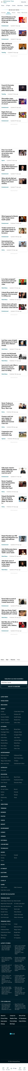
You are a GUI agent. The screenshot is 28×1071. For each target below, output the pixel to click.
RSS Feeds (12, 1017)
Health (2, 788)
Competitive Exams (5, 773)
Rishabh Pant (17, 713)
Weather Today (13, 1012)
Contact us (12, 1009)
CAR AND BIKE (4, 838)
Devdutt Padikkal (5, 710)
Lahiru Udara (17, 716)
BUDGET (3, 818)
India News (20, 5)
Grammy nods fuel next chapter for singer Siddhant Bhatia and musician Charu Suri (8, 420)
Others (2, 854)
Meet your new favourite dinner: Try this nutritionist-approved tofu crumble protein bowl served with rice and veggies (20, 985)
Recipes (16, 788)
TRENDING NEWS (5, 892)
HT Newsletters (22, 1012)
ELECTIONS (4, 866)
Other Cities (17, 742)
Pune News (16, 739)
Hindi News (17, 929)
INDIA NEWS (4, 698)
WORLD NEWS (4, 694)
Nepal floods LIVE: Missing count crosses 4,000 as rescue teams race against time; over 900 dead (20, 1000)
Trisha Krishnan (17, 905)
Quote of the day (18, 900)
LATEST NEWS (4, 690)
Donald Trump (4, 905)
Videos (18, 12)
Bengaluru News (5, 723)
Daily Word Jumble (5, 884)
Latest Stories (5, 937)
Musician (13, 659)
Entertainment (5, 25)
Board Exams (17, 770)
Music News (4, 751)
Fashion (2, 785)
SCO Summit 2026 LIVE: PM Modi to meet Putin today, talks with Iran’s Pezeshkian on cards (6, 1000)
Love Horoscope (5, 911)
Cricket (13, 5)
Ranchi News (4, 742)
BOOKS (3, 858)
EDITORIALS (4, 834)
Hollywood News (18, 749)
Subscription (4, 1015)
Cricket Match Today (19, 705)
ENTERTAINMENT (5, 746)
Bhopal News (17, 723)
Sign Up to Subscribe (14, 680)
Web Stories (24, 12)
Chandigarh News (5, 725)
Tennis (15, 851)
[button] (2, 2)
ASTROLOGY (4, 761)
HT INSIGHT (4, 862)
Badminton (3, 849)
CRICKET (3, 702)
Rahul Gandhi (17, 894)
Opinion (4, 438)
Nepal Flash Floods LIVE (6, 897)
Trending (4, 52)
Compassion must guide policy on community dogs (7, 433)
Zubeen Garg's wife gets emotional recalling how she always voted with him (10, 305)
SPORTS (3, 846)
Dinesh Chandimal (5, 716)
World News (4, 288)
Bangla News (17, 926)
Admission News (5, 770)
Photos (13, 12)
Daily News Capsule (6, 676)
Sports (3, 160)
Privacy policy (4, 1012)
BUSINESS (3, 806)
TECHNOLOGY (4, 842)
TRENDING (3, 802)
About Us (3, 1009)
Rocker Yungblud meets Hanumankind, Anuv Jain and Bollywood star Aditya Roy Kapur (8, 485)
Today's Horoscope (18, 911)
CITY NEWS (4, 720)
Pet (1, 794)
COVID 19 (3, 874)
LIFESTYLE (3, 780)
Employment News (18, 773)
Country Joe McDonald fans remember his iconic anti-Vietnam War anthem (10, 355)
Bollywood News (5, 749)
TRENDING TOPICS (5, 915)
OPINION (3, 830)
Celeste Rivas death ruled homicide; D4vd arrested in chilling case (10, 294)
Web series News (5, 757)
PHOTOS (3, 810)
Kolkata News (4, 734)
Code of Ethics (22, 1015)
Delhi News (3, 728)
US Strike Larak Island (19, 897)
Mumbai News (4, 736)
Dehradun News (18, 725)
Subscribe (23, 2)
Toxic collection (4, 908)
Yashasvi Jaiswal (4, 713)
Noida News (17, 736)
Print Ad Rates (13, 1015)
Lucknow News (17, 734)
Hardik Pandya (17, 710)
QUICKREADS (4, 870)
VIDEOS (3, 814)
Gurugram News (18, 728)
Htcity (3, 250)
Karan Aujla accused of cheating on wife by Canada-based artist (9, 600)
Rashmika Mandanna (6, 900)
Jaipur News (17, 731)
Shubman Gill (17, 708)
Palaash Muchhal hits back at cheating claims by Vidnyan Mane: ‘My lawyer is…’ (8, 500)
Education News (18, 776)
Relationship (4, 791)
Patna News (4, 739)
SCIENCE (3, 826)
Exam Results (4, 776)
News (8, 12)
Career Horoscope (18, 908)
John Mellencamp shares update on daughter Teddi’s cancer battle (9, 551)
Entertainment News (6, 926)
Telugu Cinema (17, 923)
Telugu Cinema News (6, 754)
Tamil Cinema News (18, 751)
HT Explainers (17, 931)
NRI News (3, 931)
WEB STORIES (4, 798)
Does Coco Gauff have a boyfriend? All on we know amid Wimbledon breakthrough (8, 153)
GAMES (3, 878)
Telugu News (4, 929)
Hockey (2, 851)
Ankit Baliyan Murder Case (7, 894)
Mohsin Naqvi (4, 903)
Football (16, 849)
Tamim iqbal (17, 903)
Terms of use (22, 1009)
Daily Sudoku (4, 881)
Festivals (16, 785)
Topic (7, 659)
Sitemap (3, 1017)
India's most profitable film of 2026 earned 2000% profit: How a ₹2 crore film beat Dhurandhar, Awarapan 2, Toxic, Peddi (20, 943)
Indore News (4, 731)
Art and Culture (4, 783)
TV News (16, 754)
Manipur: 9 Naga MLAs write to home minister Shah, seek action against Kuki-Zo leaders (20, 961)
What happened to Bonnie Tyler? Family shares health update (10, 218)
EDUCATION (4, 768)
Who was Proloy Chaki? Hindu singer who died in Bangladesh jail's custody (9, 612)
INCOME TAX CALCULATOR (8, 888)
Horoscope (3, 764)
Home (2, 5)
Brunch (16, 783)
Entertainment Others (19, 757)
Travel (15, 791)
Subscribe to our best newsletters (14, 672)
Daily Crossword (18, 881)
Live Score (3, 708)
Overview (3, 12)
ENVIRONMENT (5, 822)
